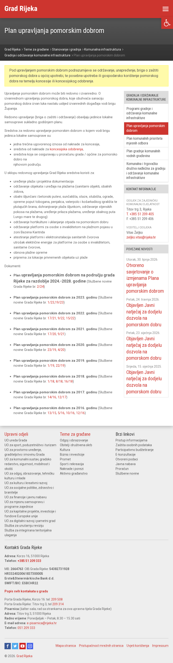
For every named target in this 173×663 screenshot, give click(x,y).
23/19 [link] (51, 350)
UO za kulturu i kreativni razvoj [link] (26, 483)
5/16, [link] (62, 413)
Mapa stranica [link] (66, 645)
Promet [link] (65, 459)
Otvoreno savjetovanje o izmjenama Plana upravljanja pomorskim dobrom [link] (145, 278)
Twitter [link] (15, 646)
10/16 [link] (70, 413)
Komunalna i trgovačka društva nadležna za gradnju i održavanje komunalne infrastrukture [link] (145, 171)
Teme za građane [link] (75, 434)
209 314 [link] (58, 604)
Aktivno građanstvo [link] (74, 473)
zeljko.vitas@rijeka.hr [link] (141, 237)
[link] (167, 23)
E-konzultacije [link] (126, 454)
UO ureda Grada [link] (16, 440)
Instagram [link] (30, 646)
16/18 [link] (68, 381)
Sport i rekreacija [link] (72, 464)
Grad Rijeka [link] (24, 656)
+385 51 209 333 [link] (29, 561)
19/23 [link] (59, 302)
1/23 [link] (51, 302)
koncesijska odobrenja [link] (66, 149)
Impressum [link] (160, 645)
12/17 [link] (62, 397)
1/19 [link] (51, 366)
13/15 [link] (52, 413)
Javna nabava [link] (126, 464)
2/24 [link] (40, 287)
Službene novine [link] (127, 473)
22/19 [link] (60, 366)
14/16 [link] (52, 397)
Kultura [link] (65, 450)
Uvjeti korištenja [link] (138, 645)
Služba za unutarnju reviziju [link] (24, 525)
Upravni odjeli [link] (16, 434)
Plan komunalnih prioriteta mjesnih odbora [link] (144, 140)
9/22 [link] (61, 318)
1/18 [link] (51, 381)
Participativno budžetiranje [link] (135, 450)
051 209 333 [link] (26, 628)
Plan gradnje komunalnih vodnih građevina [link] (143, 153)
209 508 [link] (57, 599)
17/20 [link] (52, 334)
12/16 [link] (80, 413)
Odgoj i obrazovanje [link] (74, 440)
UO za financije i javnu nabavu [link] (26, 497)
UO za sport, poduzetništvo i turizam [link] (30, 445)
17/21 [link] (52, 318)
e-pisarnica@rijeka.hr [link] (42, 623)
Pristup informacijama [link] (131, 440)
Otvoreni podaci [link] (127, 459)
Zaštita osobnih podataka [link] (134, 445)
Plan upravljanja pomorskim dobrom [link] (145, 128)
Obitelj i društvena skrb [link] (76, 445)
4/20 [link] (61, 350)
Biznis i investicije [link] (72, 454)
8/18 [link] (59, 381)
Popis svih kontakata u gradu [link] (26, 591)
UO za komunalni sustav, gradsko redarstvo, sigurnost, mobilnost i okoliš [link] (28, 464)
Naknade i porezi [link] (72, 469)
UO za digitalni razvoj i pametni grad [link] (30, 521)
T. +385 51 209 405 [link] (140, 214)
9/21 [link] (61, 334)
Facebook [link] (8, 646)
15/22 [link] (70, 318)
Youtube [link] (22, 646)
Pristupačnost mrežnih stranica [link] (101, 645)
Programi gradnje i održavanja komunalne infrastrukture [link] (141, 113)
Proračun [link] (122, 469)
